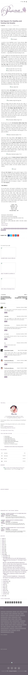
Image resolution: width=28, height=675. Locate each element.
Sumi (25, 671)
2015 (3, 549)
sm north (15, 622)
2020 (3, 541)
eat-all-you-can (12, 615)
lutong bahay (22, 621)
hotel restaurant (4, 619)
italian (4, 626)
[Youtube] (26, 1)
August (5, 582)
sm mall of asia (14, 617)
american (25, 611)
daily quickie (14, 613)
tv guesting (13, 630)
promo (7, 615)
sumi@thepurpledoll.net (8, 426)
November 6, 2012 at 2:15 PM (22, 316)
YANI (5, 307)
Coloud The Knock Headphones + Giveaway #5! (14, 576)
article (10, 613)
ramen (16, 626)
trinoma (22, 622)
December (5, 555)
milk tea (14, 624)
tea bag (12, 632)
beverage (5, 228)
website (2, 624)
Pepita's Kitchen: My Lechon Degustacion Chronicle (15, 564)
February (5, 592)
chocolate (8, 626)
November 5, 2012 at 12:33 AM (22, 307)
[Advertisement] (14, 241)
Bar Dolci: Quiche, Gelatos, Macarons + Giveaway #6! (15, 570)
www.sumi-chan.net (11, 427)
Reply (6, 312)
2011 (3, 595)
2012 (3, 554)
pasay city (3, 615)
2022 (3, 538)
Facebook (14, 453)
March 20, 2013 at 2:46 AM (22, 350)
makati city (6, 613)
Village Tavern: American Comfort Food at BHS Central (14, 574)
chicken (19, 619)
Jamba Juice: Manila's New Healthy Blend (12, 565)
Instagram (14, 455)
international (22, 615)
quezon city (22, 228)
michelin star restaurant (5, 632)
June (4, 586)
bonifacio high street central (20, 628)
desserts (12, 228)
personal (20, 626)
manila (9, 617)
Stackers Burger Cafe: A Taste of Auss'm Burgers (15, 528)
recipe (10, 624)
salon (10, 630)
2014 (3, 551)
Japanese (16, 30)
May (4, 587)
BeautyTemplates (13, 671)
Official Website (4, 223)
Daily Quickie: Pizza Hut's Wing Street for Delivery (14, 571)
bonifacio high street (5, 628)
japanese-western (16, 621)
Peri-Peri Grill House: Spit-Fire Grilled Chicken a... (14, 567)
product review (19, 624)
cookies (9, 228)
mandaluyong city (4, 617)
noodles (24, 624)
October (5, 579)
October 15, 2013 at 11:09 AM (22, 368)
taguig (2, 613)
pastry (18, 228)
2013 (3, 552)
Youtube (14, 461)
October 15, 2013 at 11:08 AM (22, 360)
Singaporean (12, 628)
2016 (3, 548)
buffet (16, 619)
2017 (3, 546)
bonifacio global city (5, 621)
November (5, 557)
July (4, 584)
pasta (11, 621)
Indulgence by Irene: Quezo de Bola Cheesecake (14, 568)
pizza (11, 622)
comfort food (6, 622)
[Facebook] (8, 668)
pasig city (6, 624)
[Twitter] (24, 1)
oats (15, 228)
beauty (9, 619)
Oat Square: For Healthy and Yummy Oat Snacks (14, 577)
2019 (3, 543)
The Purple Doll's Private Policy (7, 430)
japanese (14, 611)
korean (18, 622)
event (19, 613)
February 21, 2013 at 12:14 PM (22, 342)
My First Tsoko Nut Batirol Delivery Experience (14, 562)
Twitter (14, 458)
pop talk (18, 630)
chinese (12, 619)
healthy (12, 626)
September (6, 581)
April (4, 589)
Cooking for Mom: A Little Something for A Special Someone (16, 514)
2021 (3, 540)
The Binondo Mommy (8, 360)
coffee (22, 613)
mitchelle (6, 316)
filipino (21, 611)
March (4, 590)
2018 (3, 544)
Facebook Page (4, 225)
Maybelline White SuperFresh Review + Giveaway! (14, 520)
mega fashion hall (4, 630)
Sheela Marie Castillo (8, 350)
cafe (18, 611)
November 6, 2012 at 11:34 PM (21, 325)
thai (1, 626)
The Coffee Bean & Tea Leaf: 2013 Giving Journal (14, 558)
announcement (9, 611)
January (5, 593)
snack (26, 228)
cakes (19, 617)
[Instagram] (22, 1)
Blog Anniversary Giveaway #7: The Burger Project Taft (14, 560)
